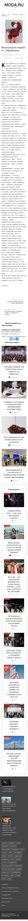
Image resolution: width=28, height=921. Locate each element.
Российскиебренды (15, 872)
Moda (10, 852)
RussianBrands (18, 852)
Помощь (3, 905)
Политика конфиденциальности (10, 887)
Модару (4, 856)
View (13, 354)
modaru (4, 843)
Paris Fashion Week (7, 865)
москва (18, 875)
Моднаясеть (5, 859)
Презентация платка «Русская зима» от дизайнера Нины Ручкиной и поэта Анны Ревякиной (14, 473)
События (4, 852)
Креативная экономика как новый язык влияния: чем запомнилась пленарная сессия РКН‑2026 (14, 689)
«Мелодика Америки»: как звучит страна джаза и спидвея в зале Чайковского (14, 370)
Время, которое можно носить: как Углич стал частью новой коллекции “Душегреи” (14, 547)
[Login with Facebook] (11, 339)
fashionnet (11, 843)
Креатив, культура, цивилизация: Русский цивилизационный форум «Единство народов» (14, 759)
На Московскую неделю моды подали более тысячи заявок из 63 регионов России (14, 621)
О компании (5, 884)
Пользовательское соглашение (10, 891)
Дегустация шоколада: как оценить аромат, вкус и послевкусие (14, 439)
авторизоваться (14, 334)
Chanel (12, 875)
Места (12, 859)
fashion (18, 859)
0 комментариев (19, 58)
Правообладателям (7, 898)
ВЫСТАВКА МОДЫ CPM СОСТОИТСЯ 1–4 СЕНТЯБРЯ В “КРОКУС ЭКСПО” (14, 654)
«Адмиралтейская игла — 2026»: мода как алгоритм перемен (14, 514)
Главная (3, 14)
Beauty (4, 878)
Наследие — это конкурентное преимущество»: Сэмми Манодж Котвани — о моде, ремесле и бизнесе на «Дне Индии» (14, 584)
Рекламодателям (6, 894)
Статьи (4, 862)
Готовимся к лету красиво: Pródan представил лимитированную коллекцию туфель (14, 405)
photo (22, 849)
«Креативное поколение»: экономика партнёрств (14, 725)
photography (15, 849)
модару (18, 843)
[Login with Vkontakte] (17, 339)
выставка (19, 869)
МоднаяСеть (5, 846)
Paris (9, 878)
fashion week (18, 865)
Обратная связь (6, 901)
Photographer (5, 849)
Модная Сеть (5, 872)
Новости (10, 856)
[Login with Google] (14, 339)
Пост (9, 14)
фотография (5, 875)
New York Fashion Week (8, 869)
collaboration (12, 862)
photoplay (13, 846)
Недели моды (18, 856)
